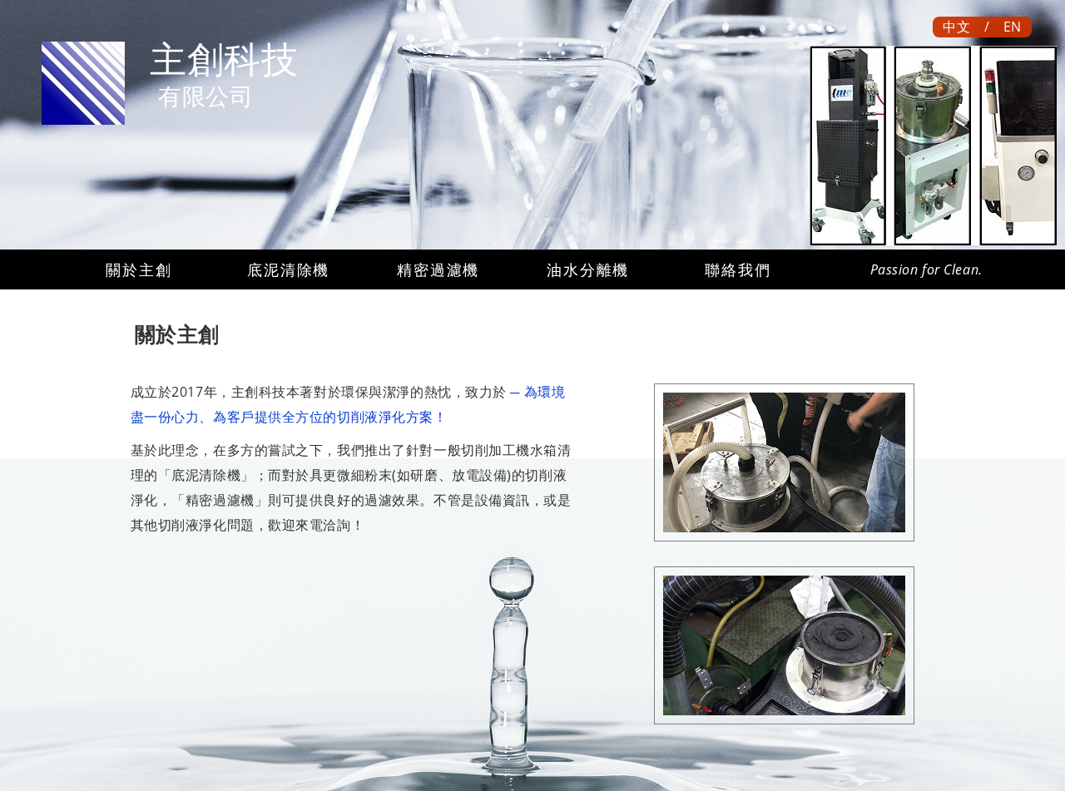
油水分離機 (588, 269)
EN (1012, 26)
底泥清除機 (288, 269)
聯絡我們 (737, 269)
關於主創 (138, 269)
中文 (956, 26)
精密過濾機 (438, 269)
